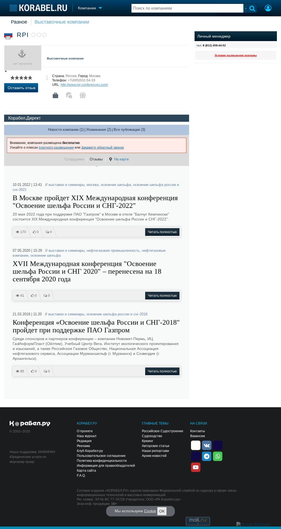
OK (162, 511)
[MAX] (195, 456)
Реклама (83, 446)
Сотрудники (74, 159)
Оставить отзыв (21, 88)
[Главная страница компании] (55, 95)
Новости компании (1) (66, 130)
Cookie (150, 511)
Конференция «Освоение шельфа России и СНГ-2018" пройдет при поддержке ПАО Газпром (96, 326)
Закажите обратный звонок (102, 147)
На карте (121, 159)
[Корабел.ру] (30, 424)
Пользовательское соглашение (101, 456)
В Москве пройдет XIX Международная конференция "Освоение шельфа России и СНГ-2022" (95, 202)
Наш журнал (86, 436)
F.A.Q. (81, 475)
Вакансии (197, 436)
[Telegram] (206, 456)
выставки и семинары (67, 185)
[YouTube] (195, 467)
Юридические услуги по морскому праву (28, 459)
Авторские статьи (155, 446)
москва (93, 185)
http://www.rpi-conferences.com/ (84, 85)
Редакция (84, 441)
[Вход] (268, 9)
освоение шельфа (116, 185)
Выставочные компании (62, 22)
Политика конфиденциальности (102, 461)
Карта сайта (86, 471)
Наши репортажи (155, 451)
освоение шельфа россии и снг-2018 (116, 314)
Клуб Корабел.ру (90, 451)
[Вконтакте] (206, 445)
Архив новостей (154, 456)
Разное (19, 22)
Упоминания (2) (98, 130)
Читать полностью (162, 232)
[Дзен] (195, 445)
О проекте (85, 431)
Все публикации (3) (129, 130)
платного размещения (56, 147)
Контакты (197, 431)
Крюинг (147, 441)
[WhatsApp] (217, 456)
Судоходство (152, 436)
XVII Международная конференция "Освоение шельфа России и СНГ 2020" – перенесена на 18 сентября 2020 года (87, 271)
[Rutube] (217, 445)
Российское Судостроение (162, 431)
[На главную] (38, 7)
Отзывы (96, 159)
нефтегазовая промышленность (113, 250)
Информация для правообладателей (106, 466)
